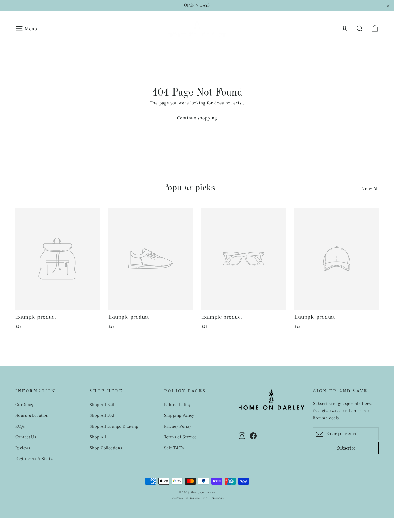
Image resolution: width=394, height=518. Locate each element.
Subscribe (346, 448)
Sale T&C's (174, 447)
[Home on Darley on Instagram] (242, 435)
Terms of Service (180, 437)
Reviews (22, 447)
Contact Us (25, 437)
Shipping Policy (179, 415)
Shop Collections (106, 447)
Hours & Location (32, 415)
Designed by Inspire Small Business (197, 498)
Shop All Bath (103, 404)
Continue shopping (197, 118)
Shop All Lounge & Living (114, 426)
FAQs (20, 426)
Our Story (24, 404)
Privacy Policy (177, 426)
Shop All (98, 437)
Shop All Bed (102, 415)
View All (370, 188)
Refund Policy (177, 404)
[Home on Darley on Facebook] (253, 435)
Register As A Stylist (34, 458)
